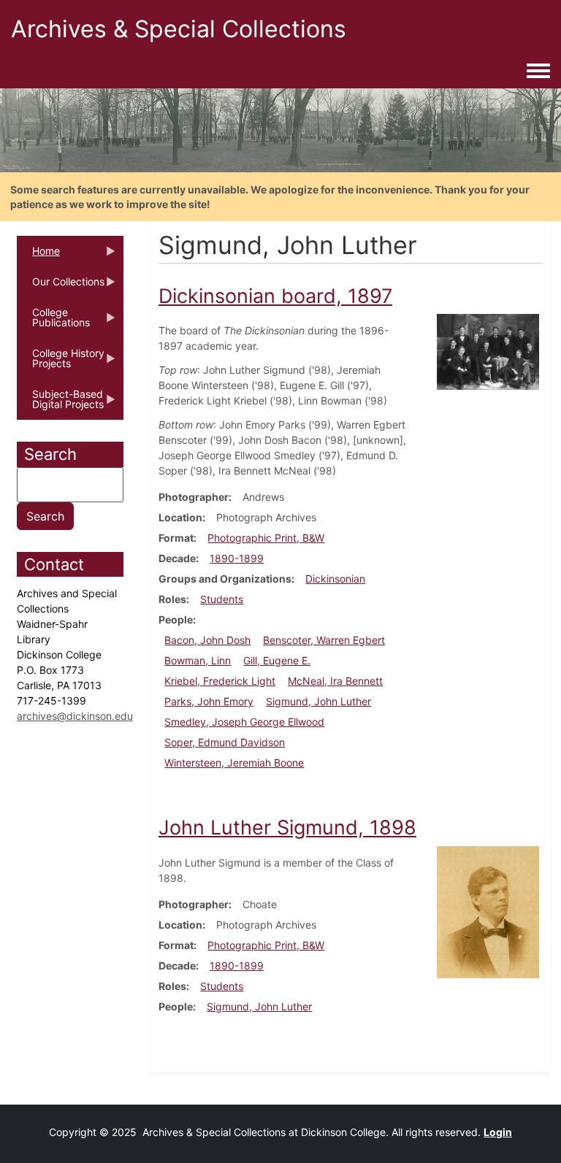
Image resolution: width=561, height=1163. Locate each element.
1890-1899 (237, 558)
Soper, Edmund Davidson (224, 742)
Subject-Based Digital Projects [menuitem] (60, 404)
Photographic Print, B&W (265, 537)
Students (221, 599)
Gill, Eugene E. (276, 660)
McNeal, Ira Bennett (335, 681)
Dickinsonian (335, 578)
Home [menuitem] (38, 255)
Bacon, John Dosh (207, 640)
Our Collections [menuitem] (60, 286)
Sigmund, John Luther (318, 701)
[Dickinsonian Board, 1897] (488, 351)
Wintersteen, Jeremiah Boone (234, 762)
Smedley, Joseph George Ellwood (244, 721)
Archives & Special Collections (178, 29)
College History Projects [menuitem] (60, 363)
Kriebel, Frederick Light (219, 681)
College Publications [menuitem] (53, 322)
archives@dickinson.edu (75, 716)
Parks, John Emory (208, 701)
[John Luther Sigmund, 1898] (488, 911)
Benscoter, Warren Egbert (324, 640)
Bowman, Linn (197, 660)
